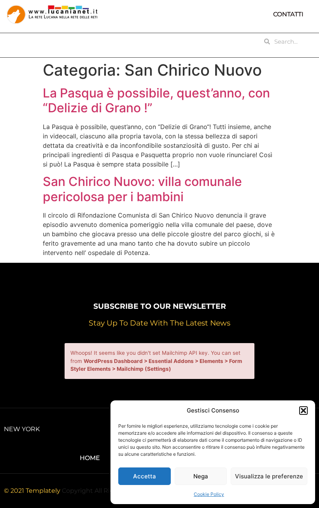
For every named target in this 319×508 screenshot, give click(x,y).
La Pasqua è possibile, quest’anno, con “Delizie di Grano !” (156, 100)
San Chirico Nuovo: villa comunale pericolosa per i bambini (142, 189)
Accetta (144, 476)
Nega (200, 476)
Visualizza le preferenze (269, 476)
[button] (303, 410)
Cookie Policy (209, 494)
